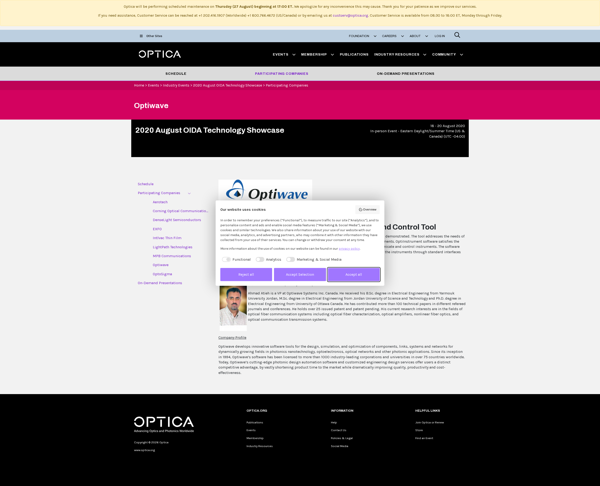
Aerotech (160, 202)
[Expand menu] (189, 193)
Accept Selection (300, 274)
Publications (354, 54)
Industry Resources (260, 446)
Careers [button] (389, 36)
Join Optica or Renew (429, 422)
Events (153, 85)
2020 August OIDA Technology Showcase (227, 85)
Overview (369, 209)
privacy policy (349, 249)
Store (419, 430)
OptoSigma (162, 274)
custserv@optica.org (350, 15)
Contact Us (338, 430)
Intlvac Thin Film (167, 238)
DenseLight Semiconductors (177, 220)
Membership (255, 438)
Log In (440, 36)
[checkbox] (235, 259)
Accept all (353, 274)
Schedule (176, 73)
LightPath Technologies (172, 247)
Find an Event (424, 438)
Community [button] (444, 54)
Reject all (246, 274)
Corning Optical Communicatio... (180, 211)
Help (334, 422)
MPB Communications (172, 256)
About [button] (415, 36)
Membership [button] (314, 54)
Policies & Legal (342, 438)
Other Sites (154, 36)
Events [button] (281, 54)
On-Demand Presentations (406, 73)
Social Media (339, 446)
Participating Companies (281, 73)
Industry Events (176, 85)
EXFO (157, 229)
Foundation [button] (359, 36)
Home (139, 85)
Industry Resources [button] (397, 54)
